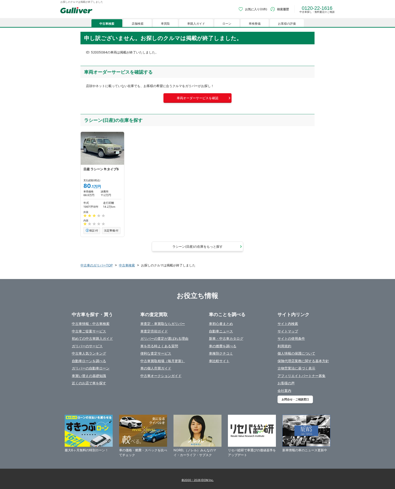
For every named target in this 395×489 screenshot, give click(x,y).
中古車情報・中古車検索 (90, 324)
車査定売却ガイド (154, 331)
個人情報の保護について (296, 353)
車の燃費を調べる (222, 346)
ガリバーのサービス (87, 346)
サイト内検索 (288, 324)
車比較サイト (219, 361)
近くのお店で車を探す (89, 383)
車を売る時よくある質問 (159, 346)
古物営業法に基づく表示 (296, 368)
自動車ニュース (221, 331)
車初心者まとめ (221, 324)
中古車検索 (106, 23)
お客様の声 (286, 383)
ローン (226, 23)
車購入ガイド (196, 23)
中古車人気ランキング (89, 353)
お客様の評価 (287, 23)
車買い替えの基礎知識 (89, 376)
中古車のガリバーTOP (96, 265)
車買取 (165, 23)
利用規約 (284, 346)
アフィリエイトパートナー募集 (302, 376)
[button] (197, 98)
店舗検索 (138, 23)
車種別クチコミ (221, 353)
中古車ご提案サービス (89, 331)
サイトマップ (288, 331)
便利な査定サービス (155, 353)
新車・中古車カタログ (226, 338)
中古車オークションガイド (160, 376)
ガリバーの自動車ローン (90, 368)
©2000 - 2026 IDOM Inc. (197, 480)
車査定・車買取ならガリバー (162, 324)
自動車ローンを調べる (89, 361)
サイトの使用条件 (291, 338)
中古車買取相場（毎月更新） (162, 361)
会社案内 (284, 390)
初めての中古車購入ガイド (92, 338)
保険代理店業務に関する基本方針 (303, 361)
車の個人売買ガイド (155, 368)
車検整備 (255, 23)
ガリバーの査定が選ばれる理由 (164, 338)
